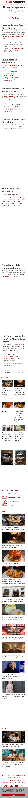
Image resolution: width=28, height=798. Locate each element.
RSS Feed (19, 780)
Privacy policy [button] (18, 791)
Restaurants (21, 776)
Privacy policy (13, 782)
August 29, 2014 (8, 81)
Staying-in (11, 777)
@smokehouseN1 (9, 73)
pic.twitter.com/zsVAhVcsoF (12, 108)
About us (4, 780)
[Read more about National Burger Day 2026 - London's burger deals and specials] (19, 383)
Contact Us (12, 780)
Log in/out (22, 782)
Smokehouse (14, 65)
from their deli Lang (17, 198)
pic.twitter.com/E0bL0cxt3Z (12, 48)
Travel (18, 777)
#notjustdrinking (9, 75)
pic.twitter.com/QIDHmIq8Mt (13, 362)
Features (14, 776)
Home (3, 776)
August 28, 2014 (8, 111)
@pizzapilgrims (19, 43)
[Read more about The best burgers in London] (7, 404)
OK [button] (14, 795)
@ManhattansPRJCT (10, 358)
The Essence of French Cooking (12, 129)
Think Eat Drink (8, 96)
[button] (10, 18)
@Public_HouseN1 (9, 356)
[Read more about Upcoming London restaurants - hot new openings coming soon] (4, 503)
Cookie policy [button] (10, 791)
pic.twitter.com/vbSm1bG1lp (12, 77)
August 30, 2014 (8, 52)
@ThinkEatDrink (9, 106)
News (8, 776)
